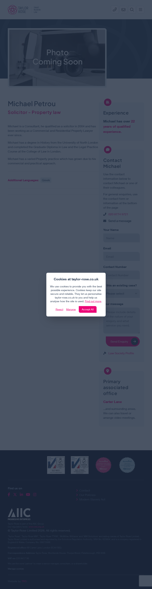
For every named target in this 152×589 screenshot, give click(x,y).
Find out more (93, 301)
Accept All (88, 309)
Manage (71, 309)
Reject (59, 309)
